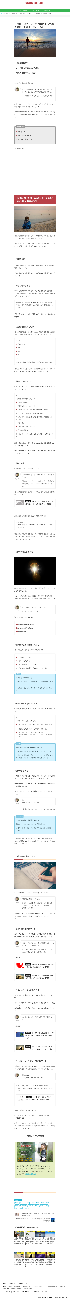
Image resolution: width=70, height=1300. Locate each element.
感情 (17, 1205)
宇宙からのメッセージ (16, 1288)
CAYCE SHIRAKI (35, 2)
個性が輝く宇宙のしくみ (39, 1286)
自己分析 (27, 1208)
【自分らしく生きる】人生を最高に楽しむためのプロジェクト (17, 1286)
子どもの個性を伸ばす (52, 1286)
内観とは (49, 1203)
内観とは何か (44, 1205)
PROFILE (21, 6)
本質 (43, 1203)
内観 (38, 1203)
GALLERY (37, 6)
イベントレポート (28, 1288)
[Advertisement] (35, 171)
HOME (10, 6)
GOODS (52, 6)
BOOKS (31, 6)
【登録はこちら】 (30, 1174)
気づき (31, 1205)
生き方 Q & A (6, 1288)
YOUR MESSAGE (45, 6)
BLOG (26, 6)
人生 (23, 1203)
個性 (17, 1203)
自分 (28, 1203)
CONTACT (58, 6)
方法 (33, 1203)
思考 (37, 1205)
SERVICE (16, 6)
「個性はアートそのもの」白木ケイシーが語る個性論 (35, 10)
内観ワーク (19, 1200)
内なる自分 (19, 1208)
